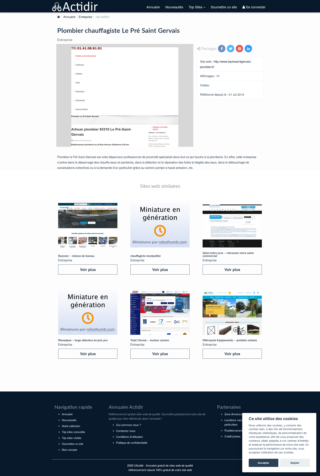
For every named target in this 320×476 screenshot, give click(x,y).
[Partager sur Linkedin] (249, 49)
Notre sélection (71, 426)
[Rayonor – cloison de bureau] (87, 225)
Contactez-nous (125, 431)
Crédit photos (232, 436)
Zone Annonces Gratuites (239, 414)
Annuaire (153, 6)
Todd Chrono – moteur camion (149, 340)
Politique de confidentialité (131, 442)
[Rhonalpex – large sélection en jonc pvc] (87, 312)
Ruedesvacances (235, 430)
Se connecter (255, 6)
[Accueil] (58, 17)
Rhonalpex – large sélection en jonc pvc (83, 340)
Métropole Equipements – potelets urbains (230, 340)
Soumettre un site (224, 6)
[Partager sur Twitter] (231, 49)
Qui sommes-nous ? (128, 425)
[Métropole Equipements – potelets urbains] (232, 312)
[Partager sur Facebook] (222, 49)
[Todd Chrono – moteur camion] (160, 312)
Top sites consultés (73, 432)
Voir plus (88, 269)
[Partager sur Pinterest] (240, 49)
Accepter (263, 462)
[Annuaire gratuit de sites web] (75, 6)
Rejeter (295, 462)
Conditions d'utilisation (129, 437)
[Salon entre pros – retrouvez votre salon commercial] (232, 225)
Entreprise (85, 17)
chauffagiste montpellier (145, 256)
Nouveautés (174, 6)
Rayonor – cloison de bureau (76, 256)
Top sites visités (71, 438)
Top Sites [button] (198, 8)
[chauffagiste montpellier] (160, 225)
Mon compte (69, 450)
